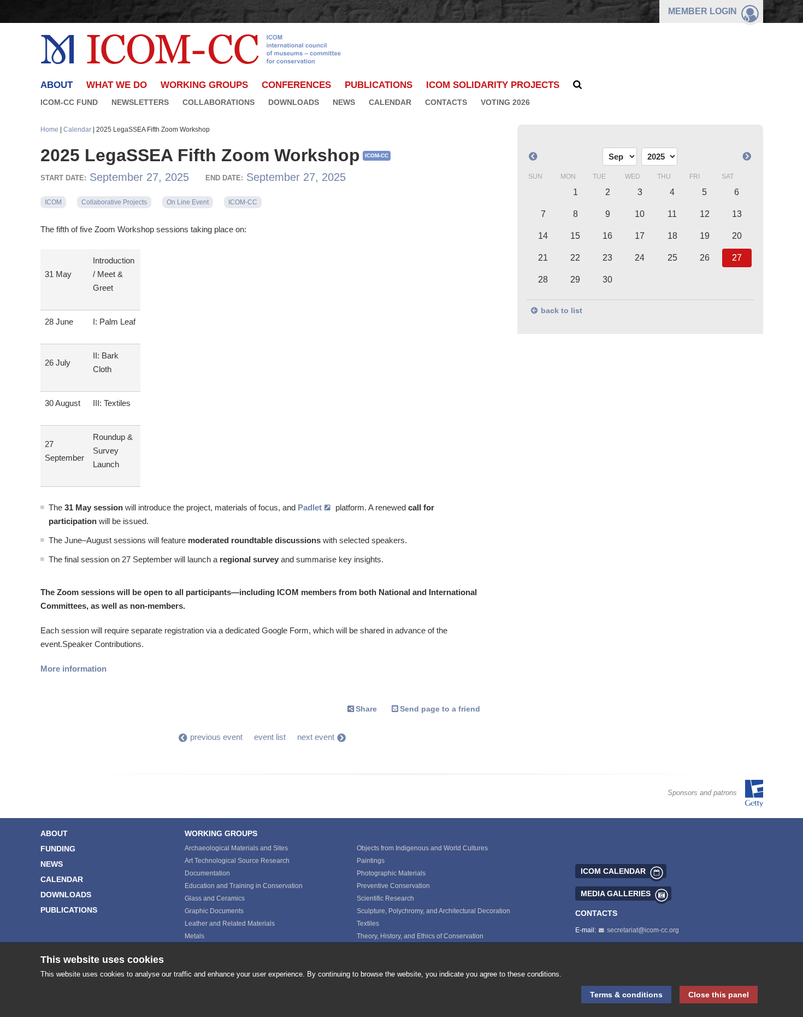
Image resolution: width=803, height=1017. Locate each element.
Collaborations (218, 102)
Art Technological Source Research (237, 861)
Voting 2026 (505, 102)
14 (543, 235)
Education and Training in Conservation (244, 886)
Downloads (293, 102)
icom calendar (613, 871)
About (54, 833)
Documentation (207, 873)
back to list (561, 310)
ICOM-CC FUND (69, 102)
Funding (57, 848)
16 (607, 235)
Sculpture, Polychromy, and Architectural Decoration (433, 911)
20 (737, 235)
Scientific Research (385, 898)
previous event (216, 737)
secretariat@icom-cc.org (643, 930)
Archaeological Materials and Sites (236, 848)
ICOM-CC (242, 202)
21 (543, 257)
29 (575, 279)
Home (49, 129)
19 (705, 235)
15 (575, 235)
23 (607, 257)
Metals (194, 936)
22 (575, 257)
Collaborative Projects (114, 202)
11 (672, 214)
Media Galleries (616, 893)
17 (640, 235)
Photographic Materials (391, 873)
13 (737, 214)
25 (672, 257)
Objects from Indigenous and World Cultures (422, 848)
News (344, 102)
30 (607, 279)
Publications (378, 85)
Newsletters (140, 102)
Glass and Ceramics (215, 898)
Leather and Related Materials (230, 923)
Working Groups (204, 85)
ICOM (53, 202)
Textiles (368, 923)
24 (640, 257)
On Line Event (188, 202)
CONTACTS (596, 913)
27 (737, 257)
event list (270, 737)
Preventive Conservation (393, 886)
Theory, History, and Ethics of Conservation (420, 936)
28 (543, 279)
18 (672, 235)
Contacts (446, 102)
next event (315, 737)
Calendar (390, 102)
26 (705, 257)
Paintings (371, 861)
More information (73, 668)
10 (640, 214)
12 (705, 214)
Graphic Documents (214, 911)
